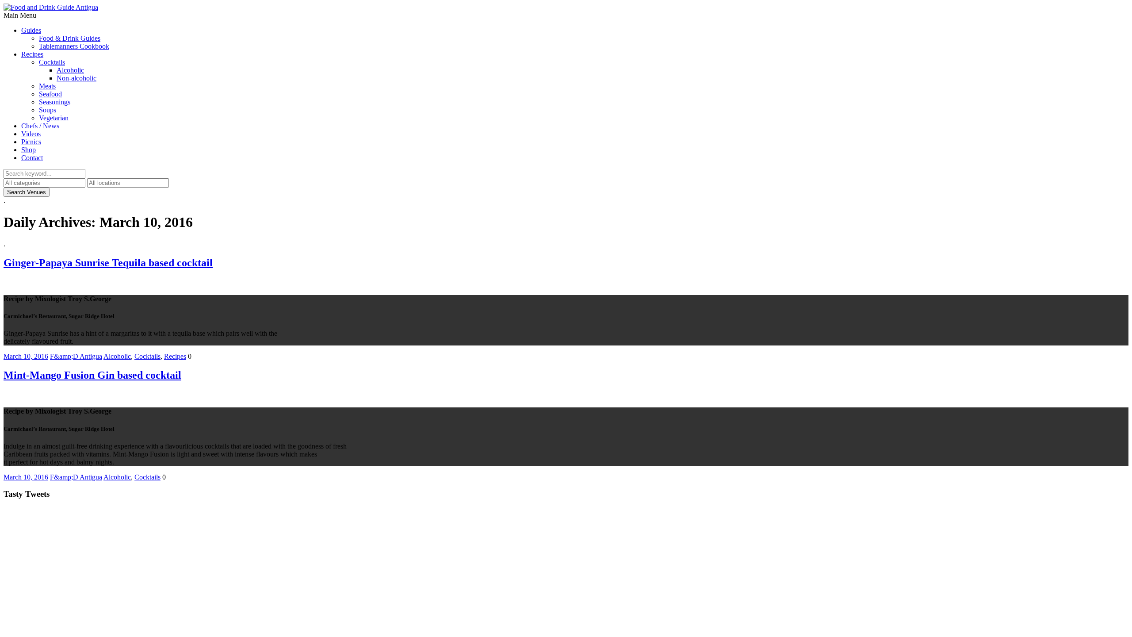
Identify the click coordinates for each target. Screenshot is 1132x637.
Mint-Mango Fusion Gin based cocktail (92, 375)
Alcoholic (70, 70)
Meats (47, 86)
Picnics (31, 142)
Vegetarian (54, 118)
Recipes (32, 54)
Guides (31, 30)
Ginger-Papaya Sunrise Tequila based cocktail (108, 263)
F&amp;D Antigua (76, 356)
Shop (28, 149)
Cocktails (52, 62)
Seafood (50, 94)
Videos (31, 134)
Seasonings (54, 102)
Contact (32, 157)
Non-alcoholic (76, 78)
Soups (47, 110)
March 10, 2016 (26, 356)
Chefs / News (40, 126)
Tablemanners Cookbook (74, 46)
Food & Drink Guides (69, 38)
